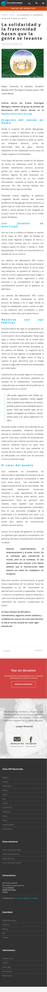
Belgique (5, 777)
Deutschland (6, 786)
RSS (3, 933)
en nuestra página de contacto (26, 898)
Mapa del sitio (7, 976)
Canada (5, 782)
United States (7, 829)
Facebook (5, 925)
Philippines (6, 812)
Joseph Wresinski (8, 858)
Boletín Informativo (9, 920)
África (12, 15)
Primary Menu (43, 3)
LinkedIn (5, 937)
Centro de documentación (11, 850)
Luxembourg (7, 807)
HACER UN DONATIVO (23, 8)
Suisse (4, 820)
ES (36, 3)
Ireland (4, 803)
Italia (4, 799)
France (4, 795)
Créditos (5, 963)
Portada (4, 15)
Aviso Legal (6, 967)
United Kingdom (8, 825)
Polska (4, 816)
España (5, 790)
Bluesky (5, 929)
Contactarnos (7, 971)
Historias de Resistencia (10, 854)
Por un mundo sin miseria (11, 863)
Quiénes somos (7, 958)
